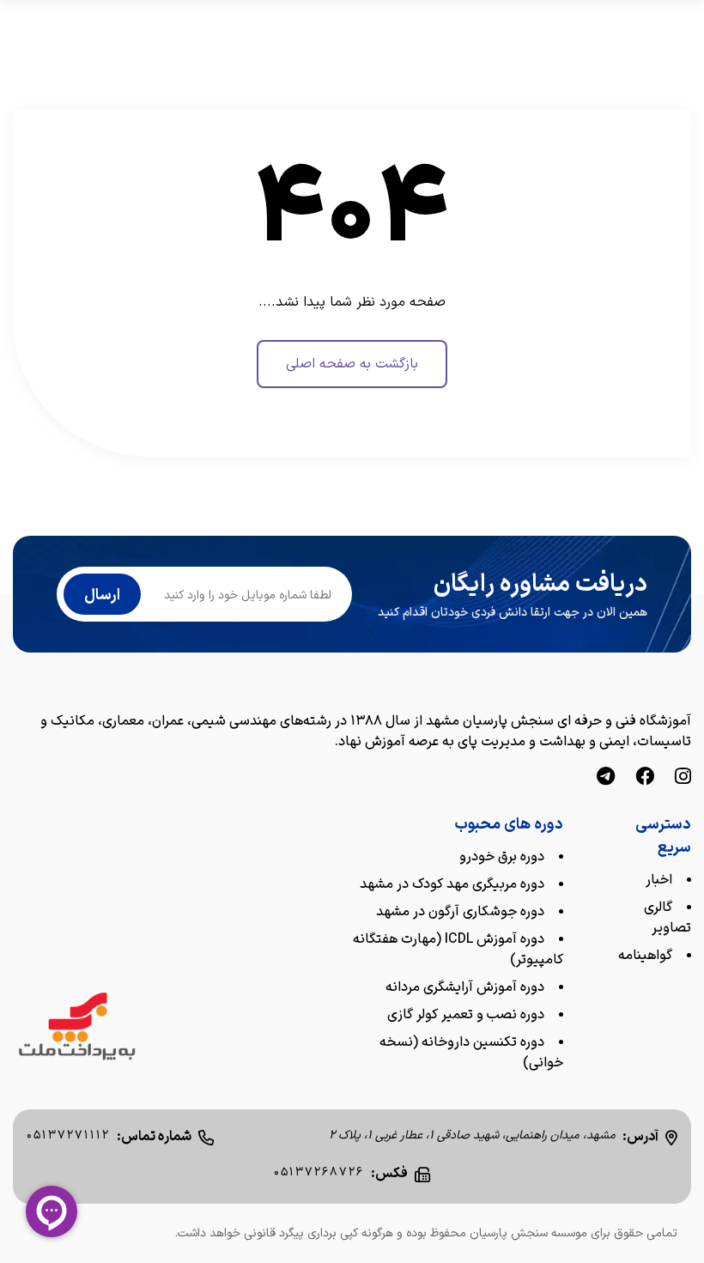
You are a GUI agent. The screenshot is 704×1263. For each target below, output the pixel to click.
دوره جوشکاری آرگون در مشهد (460, 912)
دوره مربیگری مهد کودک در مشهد (452, 884)
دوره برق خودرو (501, 857)
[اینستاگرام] (683, 778)
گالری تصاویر (667, 917)
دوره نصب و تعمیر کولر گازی (465, 1015)
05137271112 (68, 1135)
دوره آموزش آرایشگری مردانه (464, 987)
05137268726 (319, 1172)
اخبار (659, 880)
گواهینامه (645, 955)
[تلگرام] (606, 778)
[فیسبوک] (644, 778)
